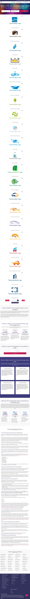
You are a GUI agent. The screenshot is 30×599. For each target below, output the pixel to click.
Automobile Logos (3, 559)
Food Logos (9, 566)
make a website (5, 519)
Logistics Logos (17, 564)
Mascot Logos (17, 566)
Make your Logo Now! (15, 302)
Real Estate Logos (25, 559)
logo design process (12, 505)
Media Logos (17, 568)
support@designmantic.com (5, 507)
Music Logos (24, 554)
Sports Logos (24, 568)
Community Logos (3, 566)
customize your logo (4, 443)
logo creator (3, 434)
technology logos (15, 529)
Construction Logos (10, 554)
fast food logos (20, 530)
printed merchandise (8, 477)
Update (24, 11)
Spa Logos (24, 566)
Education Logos (10, 557)
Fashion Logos (10, 561)
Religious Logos (25, 561)
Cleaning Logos (3, 564)
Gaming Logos (10, 568)
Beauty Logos (2, 561)
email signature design (18, 519)
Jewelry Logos (17, 561)
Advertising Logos (3, 554)
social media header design (11, 519)
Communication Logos (4, 568)
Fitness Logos (10, 564)
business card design (18, 486)
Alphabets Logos (3, 557)
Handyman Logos (17, 554)
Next (23, 300)
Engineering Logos (10, 559)
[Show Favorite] (24, 0)
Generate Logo (15, 353)
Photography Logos (25, 557)
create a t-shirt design (8, 545)
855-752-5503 (22, 0)
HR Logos (16, 557)
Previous (7, 300)
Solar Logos (24, 564)
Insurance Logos (17, 559)
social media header (24, 544)
